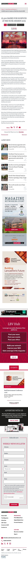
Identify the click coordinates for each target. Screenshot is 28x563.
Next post (24, 134)
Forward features (18, 522)
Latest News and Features (10, 9)
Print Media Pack (18, 517)
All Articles (19, 550)
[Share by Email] (19, 127)
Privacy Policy (2, 550)
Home (3, 9)
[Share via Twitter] (14, 127)
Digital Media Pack (18, 520)
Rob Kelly (15, 28)
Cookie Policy (8, 550)
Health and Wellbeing (12, 25)
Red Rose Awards (20, 25)
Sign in (15, 534)
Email (5, 472)
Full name (6, 447)
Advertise (3, 520)
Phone (5, 478)
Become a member (18, 531)
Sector (5, 466)
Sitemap (24, 549)
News (5, 25)
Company (6, 459)
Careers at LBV (5, 525)
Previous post (4, 134)
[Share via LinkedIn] (11, 127)
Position (6, 453)
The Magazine (4, 518)
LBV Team (3, 522)
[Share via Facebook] (17, 127)
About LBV (4, 515)
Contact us (4, 527)
